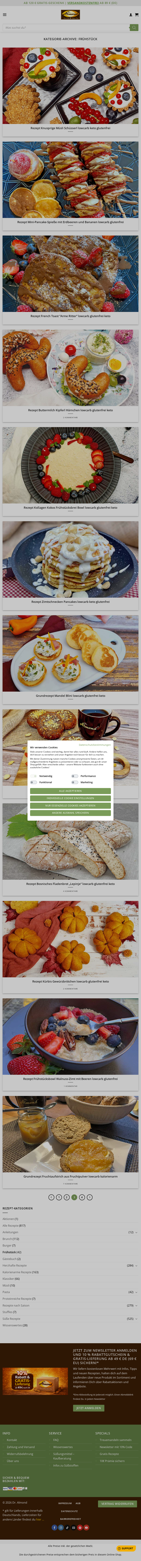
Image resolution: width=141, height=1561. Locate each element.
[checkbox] (33, 776)
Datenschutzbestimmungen (95, 744)
